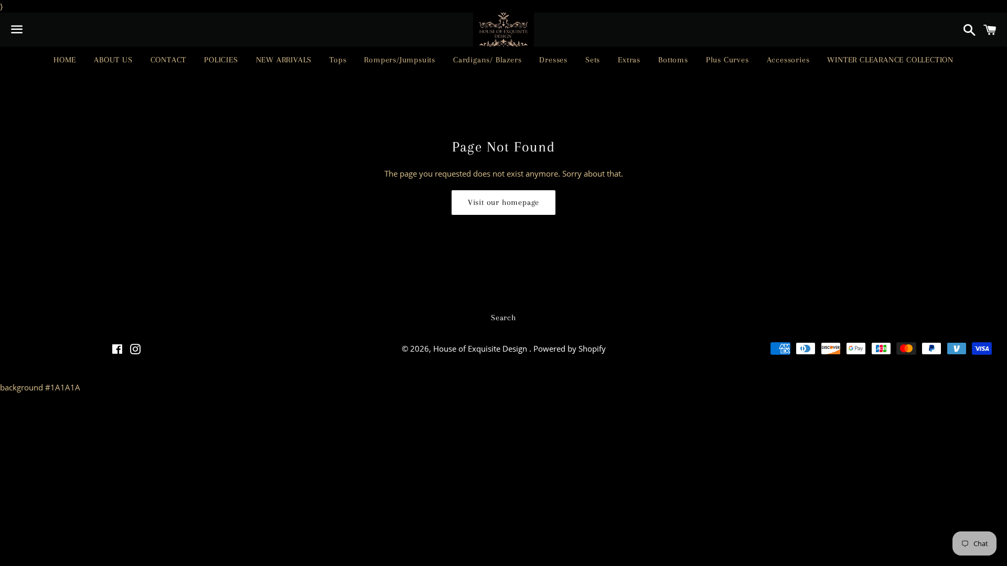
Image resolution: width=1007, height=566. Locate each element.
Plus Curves (727, 59)
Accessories (788, 59)
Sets (592, 59)
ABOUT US (113, 59)
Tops (337, 59)
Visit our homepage (503, 202)
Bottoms (673, 59)
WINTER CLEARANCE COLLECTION (890, 59)
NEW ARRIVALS (284, 59)
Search (503, 317)
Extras (629, 59)
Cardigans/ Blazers (487, 59)
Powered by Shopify (569, 348)
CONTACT (169, 59)
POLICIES (221, 59)
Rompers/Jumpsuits (399, 59)
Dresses (553, 59)
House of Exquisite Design (481, 348)
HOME (64, 59)
